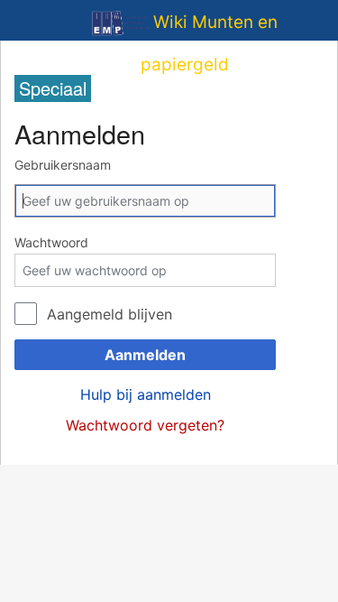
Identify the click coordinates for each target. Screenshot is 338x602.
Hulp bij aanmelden (145, 394)
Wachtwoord (51, 242)
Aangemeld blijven (109, 314)
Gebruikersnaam (62, 164)
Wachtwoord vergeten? (145, 425)
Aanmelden (145, 355)
